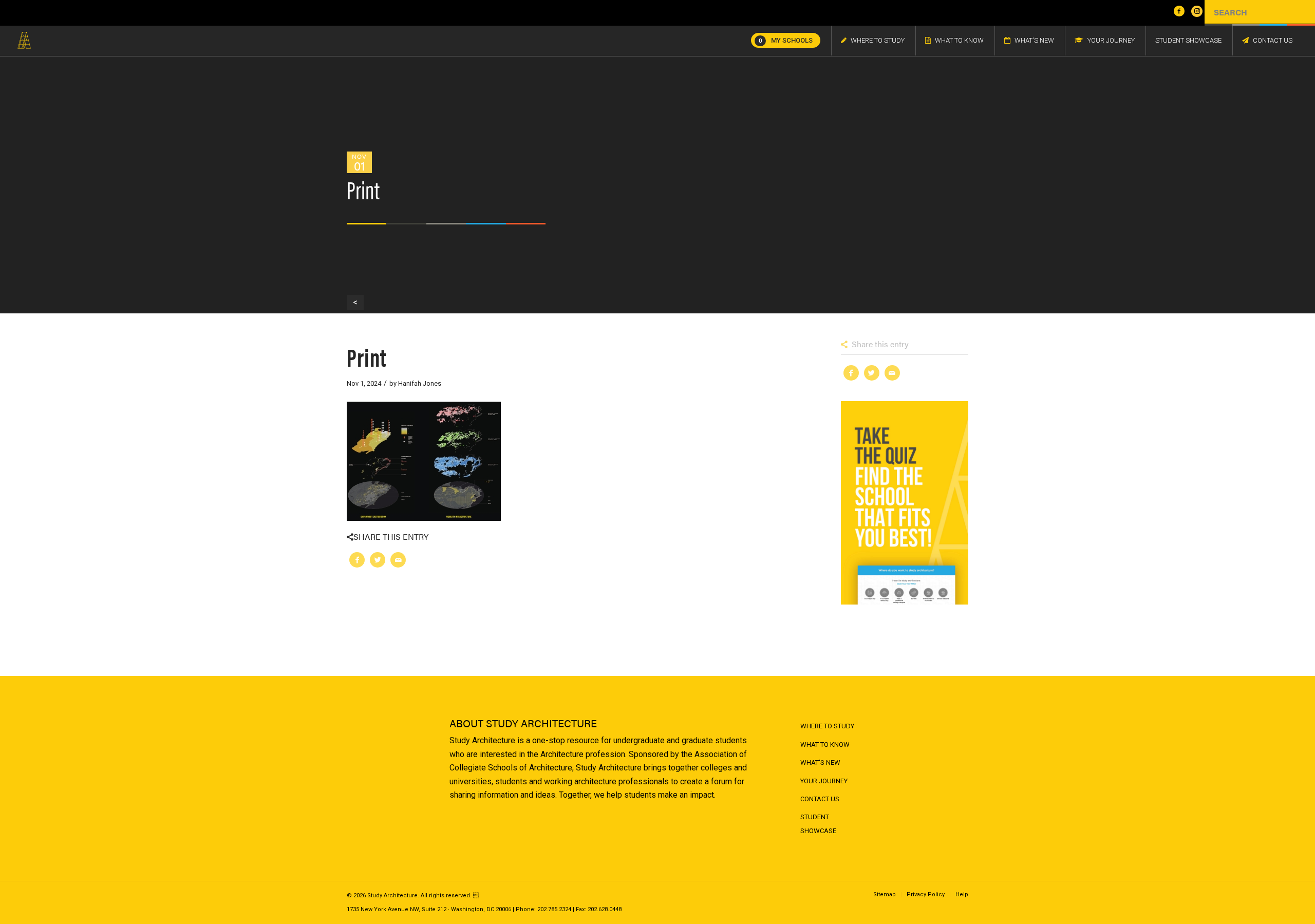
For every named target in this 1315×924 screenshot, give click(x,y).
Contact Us (819, 799)
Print (366, 356)
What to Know (825, 744)
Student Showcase (818, 823)
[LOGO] (24, 40)
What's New (820, 762)
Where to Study (827, 726)
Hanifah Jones (419, 383)
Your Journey (824, 781)
